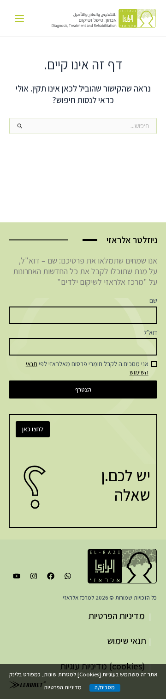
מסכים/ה (105, 688)
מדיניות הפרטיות (117, 616)
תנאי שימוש (126, 641)
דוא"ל (150, 332)
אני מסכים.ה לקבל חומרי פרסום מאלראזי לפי (87, 368)
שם (153, 300)
